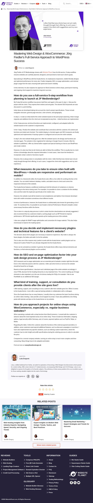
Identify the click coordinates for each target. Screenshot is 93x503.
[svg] (28, 376)
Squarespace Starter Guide (80, 463)
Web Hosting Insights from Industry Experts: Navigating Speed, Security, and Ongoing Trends (15, 426)
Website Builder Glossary (34, 486)
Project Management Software (13, 469)
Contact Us (52, 466)
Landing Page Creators (11, 466)
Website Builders (9, 460)
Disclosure (52, 473)
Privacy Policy (53, 482)
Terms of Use (53, 486)
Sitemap (51, 476)
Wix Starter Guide (77, 460)
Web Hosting (7, 463)
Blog (50, 463)
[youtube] (78, 482)
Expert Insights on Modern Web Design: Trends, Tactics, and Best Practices (46, 425)
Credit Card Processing (11, 473)
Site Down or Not (32, 473)
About (51, 460)
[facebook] (71, 482)
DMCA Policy (53, 489)
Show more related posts (46, 445)
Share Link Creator (32, 466)
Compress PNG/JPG (33, 460)
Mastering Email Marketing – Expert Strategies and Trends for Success (76, 424)
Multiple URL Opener (33, 476)
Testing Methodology (56, 479)
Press (51, 492)
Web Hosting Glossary (33, 489)
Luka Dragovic (29, 68)
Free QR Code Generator (34, 463)
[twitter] (75, 482)
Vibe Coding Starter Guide (80, 466)
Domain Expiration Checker (35, 469)
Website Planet (47, 72)
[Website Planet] (1, 9)
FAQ (50, 469)
